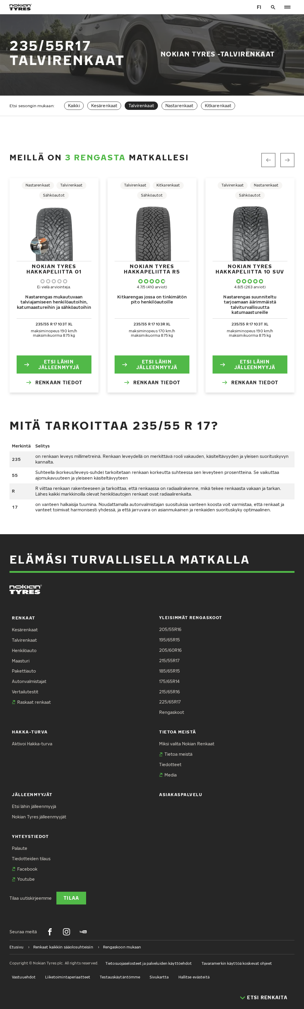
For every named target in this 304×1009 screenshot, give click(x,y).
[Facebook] (50, 931)
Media (170, 774)
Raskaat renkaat (34, 702)
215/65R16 (169, 691)
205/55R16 (170, 629)
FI (259, 7)
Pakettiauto (24, 670)
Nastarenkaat (179, 105)
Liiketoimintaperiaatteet (67, 977)
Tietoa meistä (177, 731)
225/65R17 (170, 701)
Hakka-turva (30, 731)
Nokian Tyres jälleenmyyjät (39, 816)
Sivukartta (159, 977)
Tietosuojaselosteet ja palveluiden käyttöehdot (148, 963)
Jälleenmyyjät (32, 794)
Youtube (26, 879)
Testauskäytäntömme (120, 977)
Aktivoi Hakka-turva (32, 743)
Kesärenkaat (104, 105)
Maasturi (20, 660)
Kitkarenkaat (218, 105)
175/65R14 (169, 681)
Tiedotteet (170, 764)
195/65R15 (169, 639)
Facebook (27, 869)
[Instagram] (66, 931)
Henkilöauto (24, 650)
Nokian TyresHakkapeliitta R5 (152, 269)
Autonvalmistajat (29, 681)
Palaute (19, 848)
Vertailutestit (25, 691)
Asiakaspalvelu (180, 794)
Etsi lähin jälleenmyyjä (58, 364)
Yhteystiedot (30, 836)
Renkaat (23, 617)
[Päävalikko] (287, 7)
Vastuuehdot (24, 977)
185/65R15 (169, 670)
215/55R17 (169, 660)
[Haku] (273, 7)
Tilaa (71, 898)
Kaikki (74, 105)
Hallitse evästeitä (194, 977)
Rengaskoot (171, 712)
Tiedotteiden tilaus (31, 858)
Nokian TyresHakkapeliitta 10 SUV (250, 269)
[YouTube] (83, 931)
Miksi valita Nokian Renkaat (186, 743)
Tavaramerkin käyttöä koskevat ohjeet (237, 963)
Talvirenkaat (24, 640)
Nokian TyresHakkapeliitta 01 (54, 269)
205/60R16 (170, 650)
